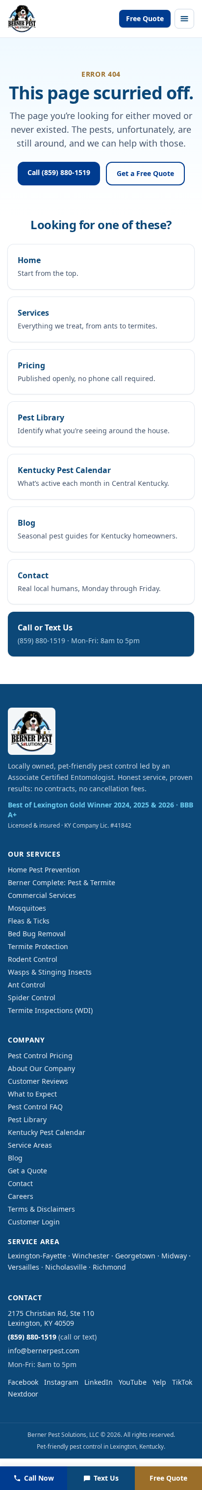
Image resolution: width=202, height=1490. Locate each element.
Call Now (39, 1478)
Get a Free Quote (145, 173)
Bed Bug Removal (37, 933)
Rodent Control (32, 959)
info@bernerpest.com (43, 1350)
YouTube (133, 1382)
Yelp (159, 1382)
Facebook (23, 1382)
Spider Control (31, 997)
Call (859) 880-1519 (58, 172)
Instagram (61, 1382)
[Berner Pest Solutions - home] (22, 18)
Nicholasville (66, 1267)
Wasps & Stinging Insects (50, 972)
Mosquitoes (27, 908)
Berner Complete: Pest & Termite (61, 882)
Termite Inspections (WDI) (50, 1010)
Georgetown (135, 1255)
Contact (20, 1183)
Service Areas (30, 1145)
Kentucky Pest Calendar (46, 1132)
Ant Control (26, 984)
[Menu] (184, 19)
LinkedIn (98, 1382)
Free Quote (145, 18)
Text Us (106, 1478)
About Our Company (41, 1068)
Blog (15, 1157)
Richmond (109, 1267)
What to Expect (32, 1094)
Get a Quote (27, 1170)
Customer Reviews (38, 1081)
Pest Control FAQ (35, 1106)
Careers (20, 1196)
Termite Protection (38, 946)
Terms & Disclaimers (41, 1209)
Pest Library (27, 1119)
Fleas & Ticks (29, 920)
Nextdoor (23, 1394)
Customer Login (34, 1221)
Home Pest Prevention (44, 869)
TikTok (182, 1382)
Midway (174, 1255)
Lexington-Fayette (37, 1255)
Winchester (90, 1255)
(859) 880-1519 (32, 1336)
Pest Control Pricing (40, 1055)
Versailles (23, 1267)
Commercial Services (42, 895)
